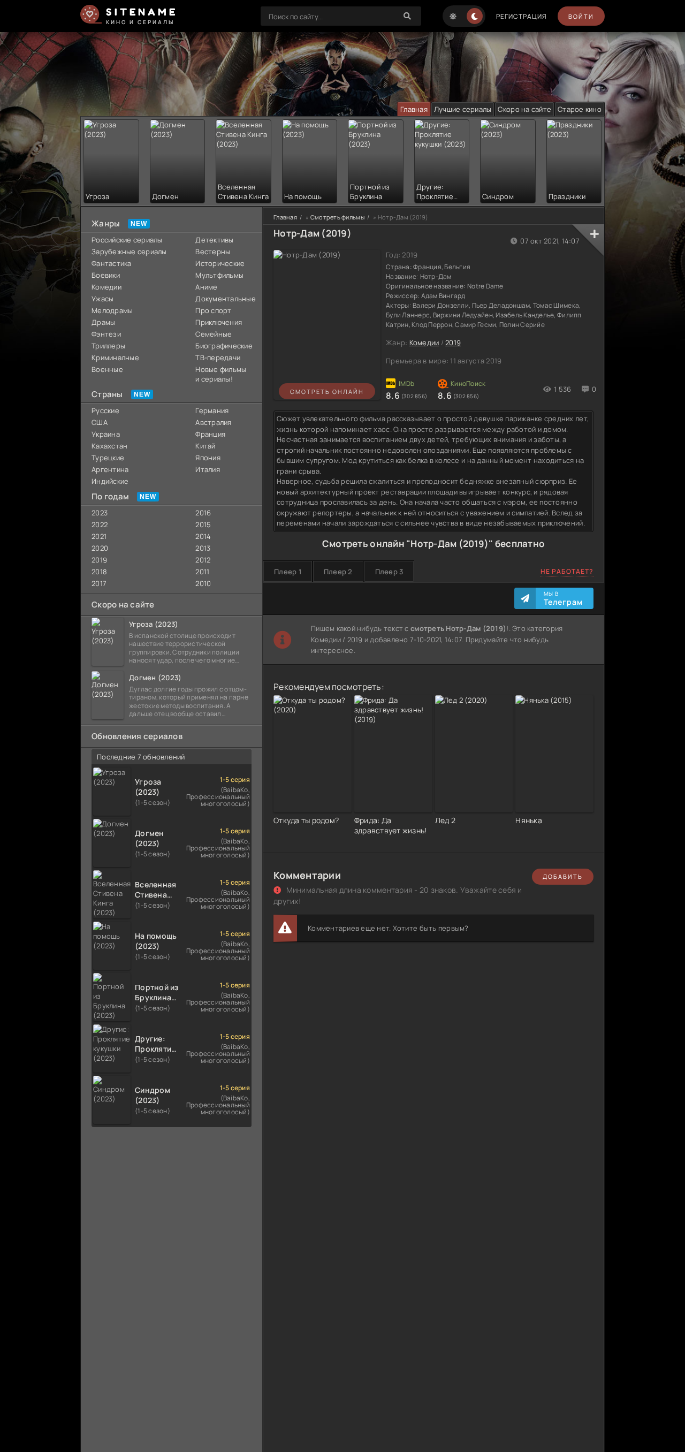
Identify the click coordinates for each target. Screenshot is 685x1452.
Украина (106, 434)
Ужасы (102, 298)
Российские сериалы (127, 240)
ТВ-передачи (217, 357)
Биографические (223, 346)
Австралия (213, 422)
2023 (100, 513)
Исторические (220, 263)
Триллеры (108, 346)
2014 (203, 536)
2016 (203, 513)
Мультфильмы (219, 275)
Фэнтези (106, 334)
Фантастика (112, 263)
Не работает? (567, 571)
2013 (202, 548)
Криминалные (115, 357)
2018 (99, 571)
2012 (202, 560)
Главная (414, 109)
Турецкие (108, 457)
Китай (205, 446)
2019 (99, 560)
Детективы (214, 240)
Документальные (223, 298)
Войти (581, 16)
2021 (99, 536)
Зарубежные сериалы (129, 251)
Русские (105, 410)
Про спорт (213, 310)
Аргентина (110, 469)
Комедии (106, 287)
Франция (210, 434)
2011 (202, 571)
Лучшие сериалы (463, 109)
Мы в (563, 598)
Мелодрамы (112, 310)
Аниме (206, 287)
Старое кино (580, 109)
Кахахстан (109, 446)
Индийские (110, 481)
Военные (107, 369)
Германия (212, 410)
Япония (207, 457)
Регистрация (521, 16)
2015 (203, 524)
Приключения (218, 322)
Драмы (103, 322)
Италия (207, 469)
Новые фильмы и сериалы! (220, 374)
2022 (100, 524)
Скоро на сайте (524, 109)
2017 (99, 583)
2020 (100, 548)
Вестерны (212, 251)
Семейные (213, 334)
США (100, 422)
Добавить (563, 876)
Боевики (106, 275)
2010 (203, 583)
